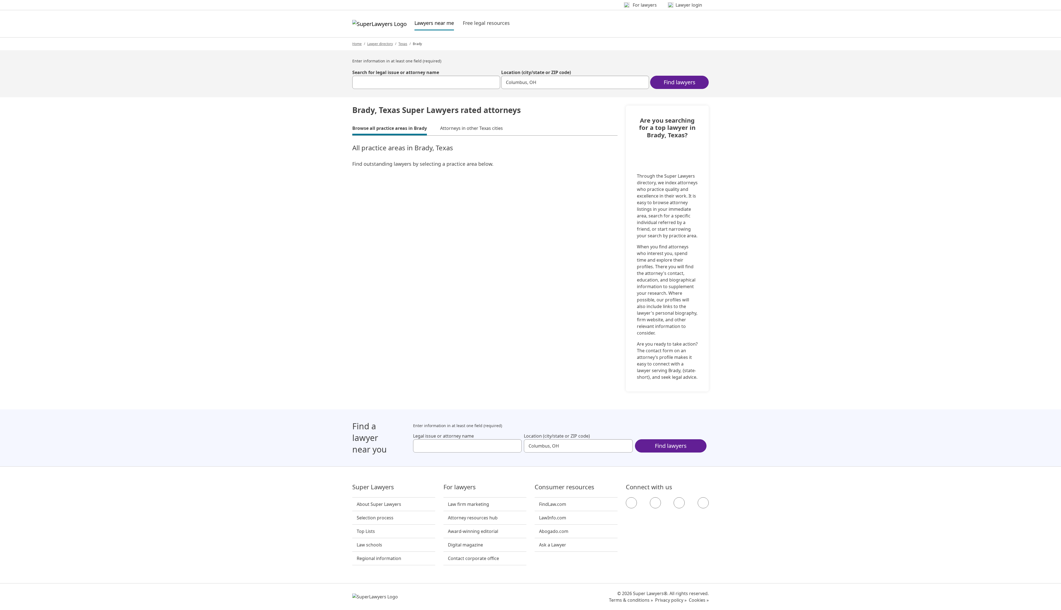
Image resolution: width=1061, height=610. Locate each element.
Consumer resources (564, 487)
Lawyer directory (380, 43)
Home (357, 43)
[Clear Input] (493, 82)
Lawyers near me (434, 22)
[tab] (389, 129)
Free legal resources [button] (486, 23)
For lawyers (459, 487)
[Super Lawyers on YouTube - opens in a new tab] (679, 502)
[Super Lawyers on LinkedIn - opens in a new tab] (703, 502)
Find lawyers (679, 82)
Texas (402, 43)
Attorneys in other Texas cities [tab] (471, 128)
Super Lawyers (373, 487)
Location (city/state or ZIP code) (536, 72)
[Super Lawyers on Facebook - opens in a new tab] (631, 502)
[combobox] (426, 82)
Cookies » (699, 600)
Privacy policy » (671, 600)
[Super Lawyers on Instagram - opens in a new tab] (655, 502)
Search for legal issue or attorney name (395, 72)
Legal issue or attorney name (443, 436)
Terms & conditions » (631, 600)
